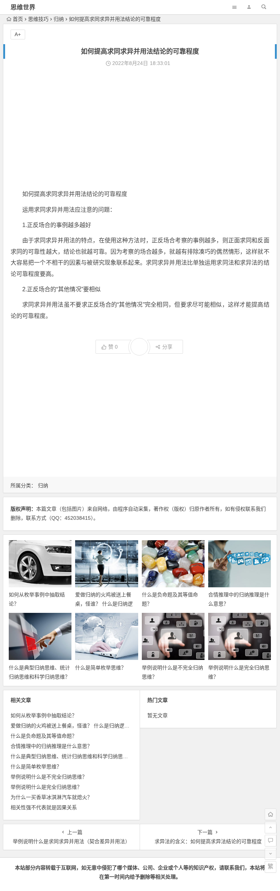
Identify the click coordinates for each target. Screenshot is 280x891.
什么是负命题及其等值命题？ (44, 736)
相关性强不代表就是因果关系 (44, 807)
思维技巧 (38, 19)
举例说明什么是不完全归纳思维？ (49, 777)
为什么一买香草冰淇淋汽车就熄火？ (51, 797)
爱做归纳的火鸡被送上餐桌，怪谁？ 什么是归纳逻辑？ (104, 604)
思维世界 (23, 7)
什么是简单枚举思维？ (100, 668)
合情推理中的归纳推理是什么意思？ (51, 746)
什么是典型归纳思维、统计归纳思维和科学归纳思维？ (72, 756)
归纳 (59, 19)
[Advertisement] (140, 128)
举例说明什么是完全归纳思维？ (46, 787)
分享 (167, 347)
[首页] (270, 814)
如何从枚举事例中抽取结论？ (44, 715)
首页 (18, 19)
